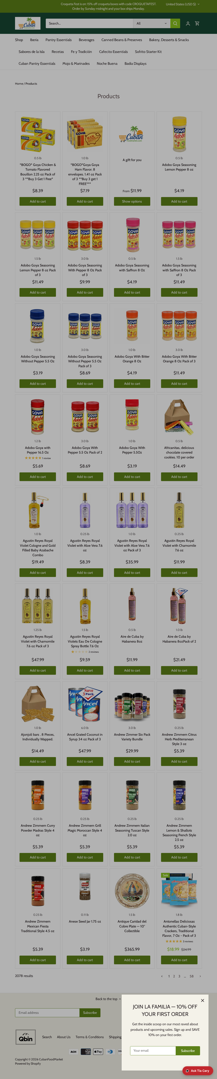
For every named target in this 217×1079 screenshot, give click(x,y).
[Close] (202, 1000)
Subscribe (188, 1051)
